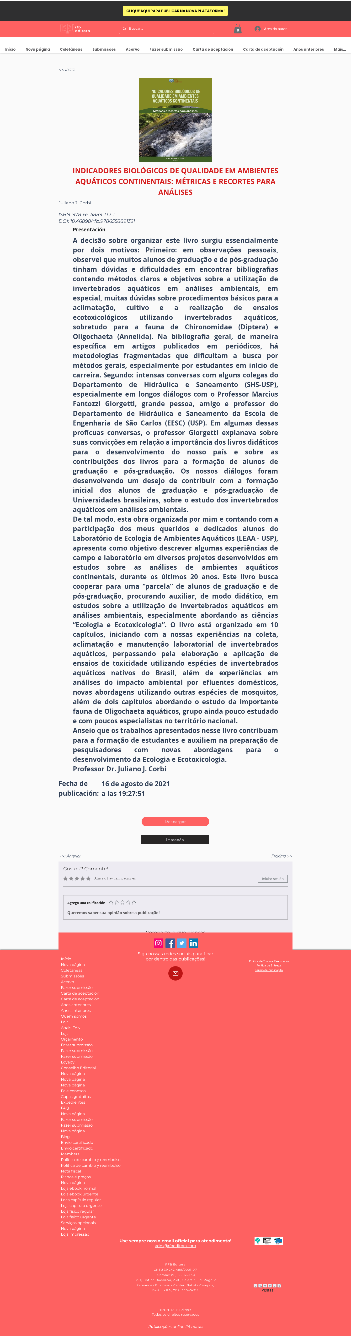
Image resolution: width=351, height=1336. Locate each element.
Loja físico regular (77, 1211)
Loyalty (67, 1062)
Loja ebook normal (78, 1188)
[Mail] (175, 973)
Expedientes (73, 1102)
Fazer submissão (77, 987)
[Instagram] (158, 943)
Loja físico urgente (78, 1217)
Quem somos (74, 1016)
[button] (238, 28)
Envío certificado (77, 1142)
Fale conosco (73, 1091)
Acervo (67, 982)
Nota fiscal (71, 1171)
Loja (65, 1022)
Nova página (73, 964)
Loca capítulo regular (78, 1200)
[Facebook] (170, 943)
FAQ (65, 1108)
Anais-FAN (70, 1027)
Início (66, 959)
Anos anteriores (76, 1005)
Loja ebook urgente (78, 1194)
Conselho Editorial (78, 1068)
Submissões (72, 976)
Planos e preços (76, 1177)
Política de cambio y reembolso (78, 1159)
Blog (65, 1136)
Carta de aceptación (78, 993)
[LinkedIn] (193, 943)
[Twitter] (181, 943)
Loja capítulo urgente (78, 1205)
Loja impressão (75, 1234)
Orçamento (72, 1039)
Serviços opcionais (78, 1223)
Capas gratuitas (76, 1096)
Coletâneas (71, 970)
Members (70, 1154)
